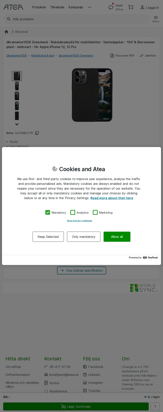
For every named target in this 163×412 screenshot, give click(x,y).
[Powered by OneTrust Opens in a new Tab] (144, 258)
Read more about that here (111, 198)
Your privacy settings (79, 220)
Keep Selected (48, 237)
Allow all (117, 237)
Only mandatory (83, 237)
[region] (81, 206)
